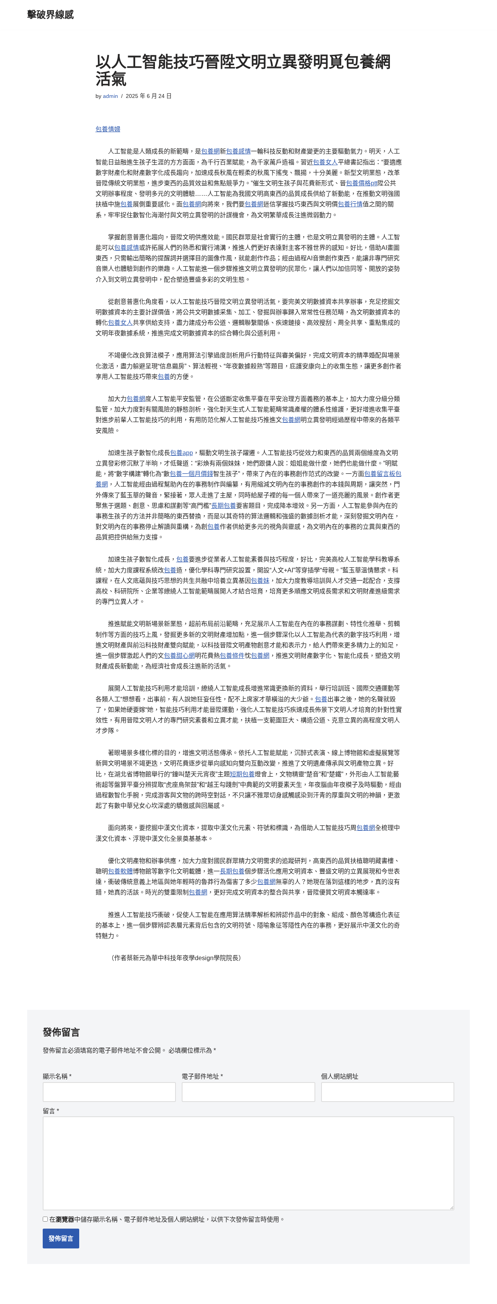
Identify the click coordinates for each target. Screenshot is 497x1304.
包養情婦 (108, 129)
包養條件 (232, 655)
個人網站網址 (339, 1076)
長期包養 (223, 505)
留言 (51, 1111)
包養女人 (325, 162)
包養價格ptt (361, 183)
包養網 (210, 151)
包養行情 (350, 204)
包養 (126, 204)
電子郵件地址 (202, 1076)
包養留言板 (379, 474)
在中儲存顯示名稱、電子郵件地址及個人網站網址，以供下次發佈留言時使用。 (167, 1219)
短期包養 (242, 774)
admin (110, 96)
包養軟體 (120, 871)
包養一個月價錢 (191, 474)
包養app (181, 453)
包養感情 (238, 151)
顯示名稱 (57, 1076)
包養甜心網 (179, 655)
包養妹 (260, 580)
